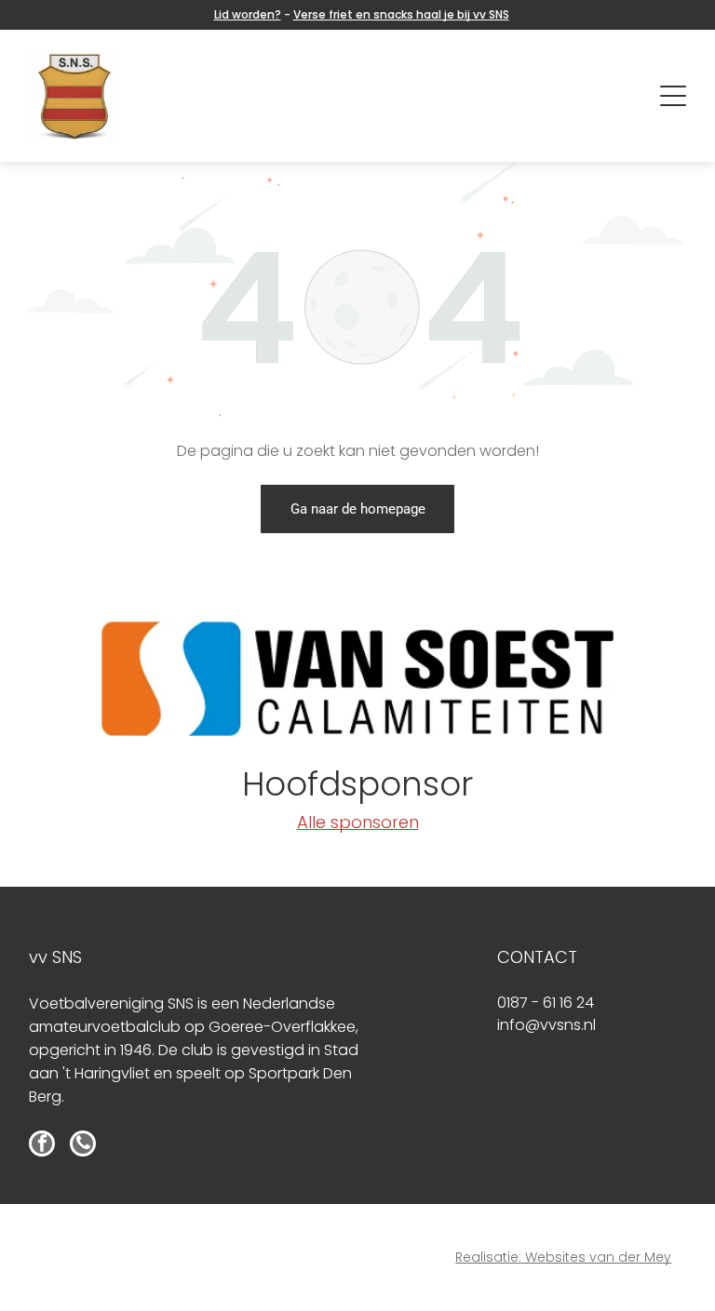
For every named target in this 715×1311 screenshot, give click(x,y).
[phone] (83, 1145)
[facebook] (42, 1145)
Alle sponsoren (358, 822)
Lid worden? (247, 14)
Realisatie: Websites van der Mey (563, 1257)
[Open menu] (673, 96)
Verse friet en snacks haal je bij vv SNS (401, 14)
